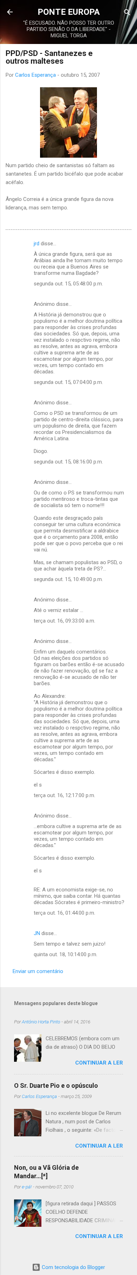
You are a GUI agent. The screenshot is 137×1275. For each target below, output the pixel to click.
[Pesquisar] (127, 13)
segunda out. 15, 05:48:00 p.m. (68, 283)
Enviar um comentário (38, 971)
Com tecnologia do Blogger (72, 1267)
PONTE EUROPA (69, 12)
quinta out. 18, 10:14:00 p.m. (65, 954)
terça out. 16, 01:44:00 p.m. (64, 913)
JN (37, 933)
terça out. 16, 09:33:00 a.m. (64, 621)
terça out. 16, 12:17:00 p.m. (64, 795)
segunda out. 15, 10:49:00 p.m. (68, 579)
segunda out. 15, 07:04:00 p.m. (68, 382)
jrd (36, 243)
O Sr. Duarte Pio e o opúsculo (56, 1085)
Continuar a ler (99, 1063)
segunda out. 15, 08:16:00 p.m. (68, 462)
